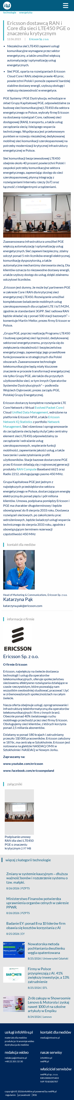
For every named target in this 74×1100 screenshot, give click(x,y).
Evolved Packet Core (49, 407)
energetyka (25, 12)
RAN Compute (27, 469)
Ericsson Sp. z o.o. (39, 39)
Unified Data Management (30, 412)
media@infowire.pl (50, 1037)
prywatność (24, 1094)
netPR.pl (44, 1061)
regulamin (10, 1094)
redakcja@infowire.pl (16, 1057)
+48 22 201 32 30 (14, 1061)
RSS (35, 1094)
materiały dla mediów (16, 1037)
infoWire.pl (46, 1057)
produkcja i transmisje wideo (19, 1041)
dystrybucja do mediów (17, 1044)
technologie (9, 12)
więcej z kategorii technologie (28, 860)
